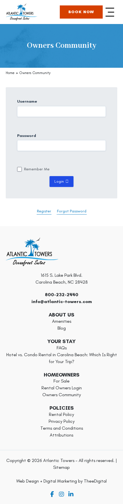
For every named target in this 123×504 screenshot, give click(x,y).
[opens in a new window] (52, 494)
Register (44, 211)
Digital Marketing (60, 481)
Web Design (27, 481)
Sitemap (61, 467)
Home (10, 73)
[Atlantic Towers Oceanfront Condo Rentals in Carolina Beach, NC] (21, 12)
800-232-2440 (61, 294)
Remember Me (36, 169)
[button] (110, 12)
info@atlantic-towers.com (61, 301)
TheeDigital (95, 481)
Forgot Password (71, 211)
